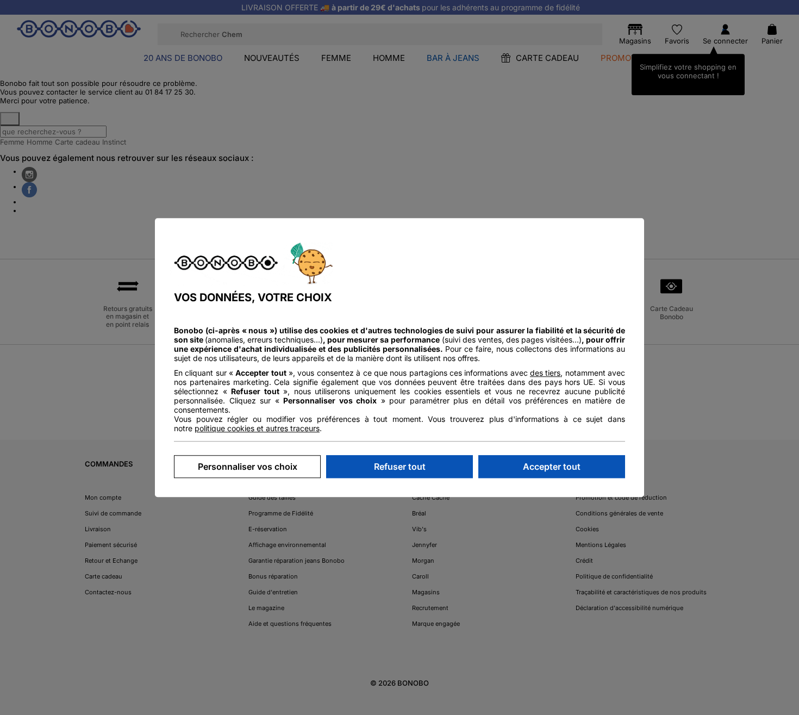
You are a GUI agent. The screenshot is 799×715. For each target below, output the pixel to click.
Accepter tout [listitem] (551, 466)
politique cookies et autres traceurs (257, 428)
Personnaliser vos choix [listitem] (247, 466)
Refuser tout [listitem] (400, 466)
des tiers (545, 372)
